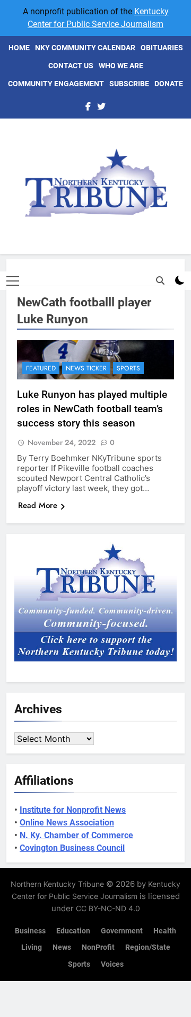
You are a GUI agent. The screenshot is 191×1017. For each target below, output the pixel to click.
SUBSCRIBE (129, 83)
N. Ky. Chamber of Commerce (76, 835)
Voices (112, 964)
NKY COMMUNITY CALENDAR (85, 47)
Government (122, 931)
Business (30, 931)
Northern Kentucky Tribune (57, 883)
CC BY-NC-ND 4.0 (108, 908)
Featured (41, 368)
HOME (19, 47)
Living (31, 947)
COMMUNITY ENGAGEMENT (56, 83)
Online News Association (67, 823)
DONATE (168, 83)
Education (73, 931)
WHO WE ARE (121, 65)
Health (164, 931)
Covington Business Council (72, 848)
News (62, 947)
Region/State (147, 947)
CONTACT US (70, 65)
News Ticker (86, 368)
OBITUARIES (162, 47)
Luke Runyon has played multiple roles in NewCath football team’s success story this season (92, 408)
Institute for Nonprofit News (73, 810)
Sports (128, 368)
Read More (37, 505)
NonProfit (98, 947)
